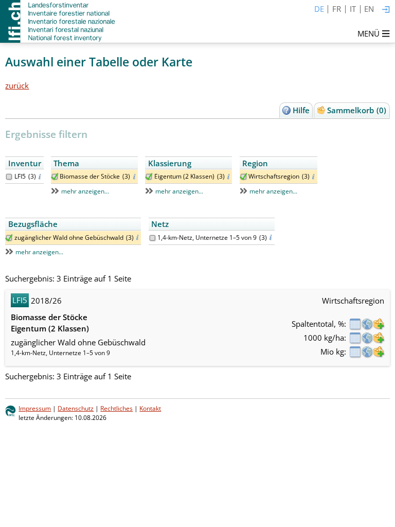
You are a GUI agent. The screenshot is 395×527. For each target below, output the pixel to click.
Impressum (35, 408)
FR (336, 9)
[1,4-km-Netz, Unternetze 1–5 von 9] (152, 238)
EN (369, 9)
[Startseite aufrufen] (58, 21)
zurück (17, 85)
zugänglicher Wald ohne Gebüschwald (68, 237)
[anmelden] (386, 10)
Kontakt (150, 408)
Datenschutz (76, 408)
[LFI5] (9, 177)
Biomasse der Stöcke (90, 176)
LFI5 (20, 176)
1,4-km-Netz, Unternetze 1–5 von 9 (207, 237)
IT (353, 9)
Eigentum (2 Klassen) (184, 176)
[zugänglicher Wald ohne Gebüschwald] (9, 238)
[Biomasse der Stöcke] (55, 177)
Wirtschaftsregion (273, 176)
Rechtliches (116, 408)
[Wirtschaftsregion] (243, 177)
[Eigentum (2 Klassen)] (149, 177)
